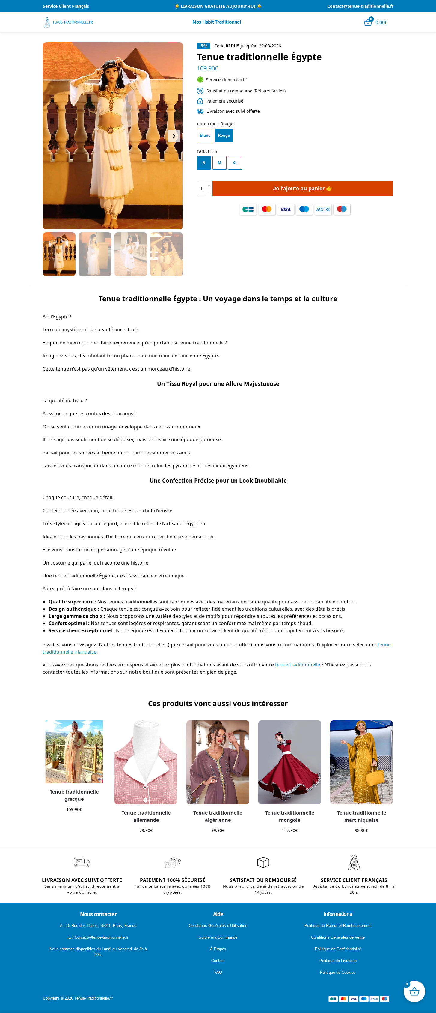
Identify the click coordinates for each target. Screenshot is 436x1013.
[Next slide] (174, 136)
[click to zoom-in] (113, 135)
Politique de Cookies (338, 972)
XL (235, 163)
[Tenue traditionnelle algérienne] (217, 762)
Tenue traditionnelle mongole (289, 816)
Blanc (205, 135)
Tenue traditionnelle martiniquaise (361, 816)
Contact (218, 960)
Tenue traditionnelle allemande (146, 816)
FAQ (218, 972)
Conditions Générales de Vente (338, 937)
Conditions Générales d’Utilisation (218, 925)
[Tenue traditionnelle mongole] (289, 762)
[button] (209, 185)
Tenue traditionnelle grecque (74, 795)
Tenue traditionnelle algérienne (217, 816)
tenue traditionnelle (297, 664)
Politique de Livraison (338, 960)
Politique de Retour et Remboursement (338, 925)
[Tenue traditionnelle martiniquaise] (361, 762)
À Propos (218, 949)
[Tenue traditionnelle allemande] (145, 762)
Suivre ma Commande (218, 937)
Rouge (224, 135)
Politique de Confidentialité (338, 949)
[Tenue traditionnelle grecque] (74, 751)
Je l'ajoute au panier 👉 (303, 189)
